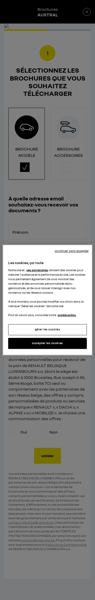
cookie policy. (67, 315)
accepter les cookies (47, 343)
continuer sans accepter (72, 251)
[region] (47, 299)
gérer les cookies (47, 329)
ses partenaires (37, 270)
